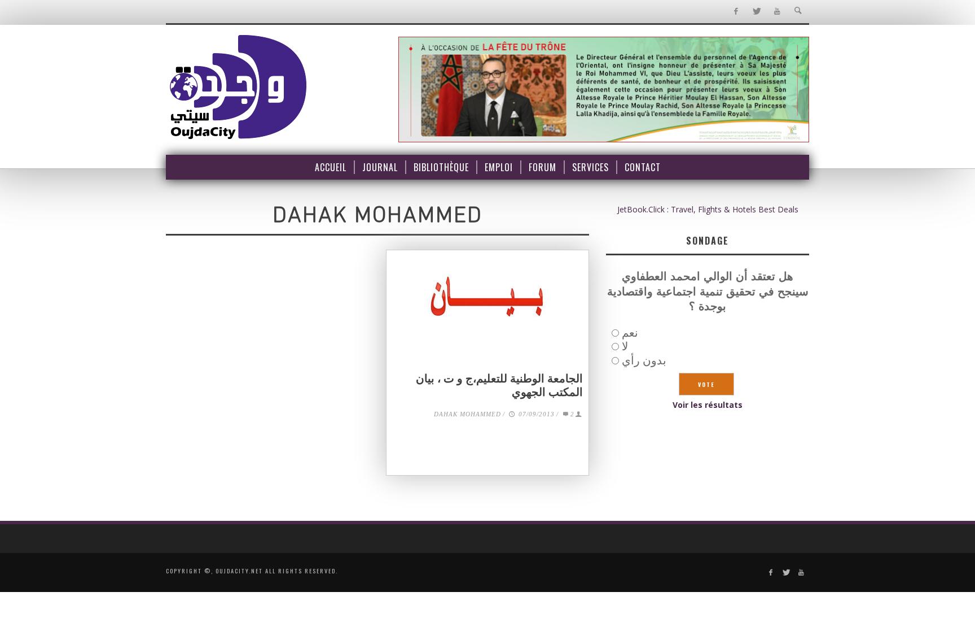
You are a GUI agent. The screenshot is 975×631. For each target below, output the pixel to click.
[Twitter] (756, 11)
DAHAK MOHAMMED (467, 414)
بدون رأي (644, 360)
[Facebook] (735, 11)
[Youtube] (777, 11)
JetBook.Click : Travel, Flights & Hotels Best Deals (707, 209)
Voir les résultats (708, 404)
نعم (630, 332)
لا (625, 346)
